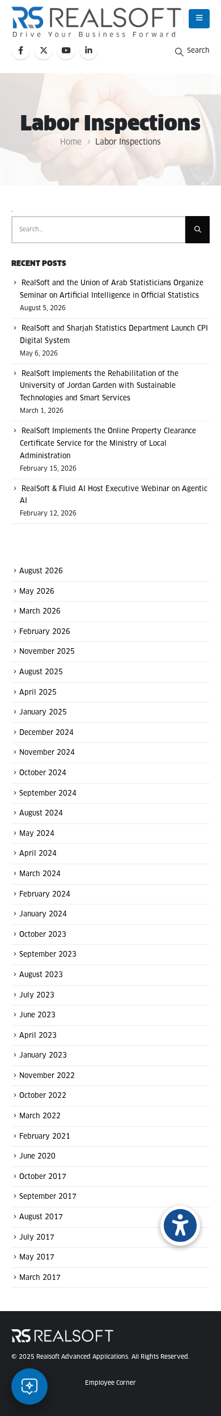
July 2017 (36, 1237)
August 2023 (41, 975)
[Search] (197, 229)
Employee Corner (110, 1383)
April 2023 (38, 1035)
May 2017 (36, 1257)
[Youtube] (66, 50)
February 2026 (44, 631)
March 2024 (40, 874)
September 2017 (47, 1197)
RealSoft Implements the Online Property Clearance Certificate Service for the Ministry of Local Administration (108, 444)
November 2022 (47, 1075)
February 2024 (44, 894)
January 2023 (43, 1056)
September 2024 (47, 793)
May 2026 (36, 591)
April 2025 (38, 692)
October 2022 (42, 1096)
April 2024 (38, 854)
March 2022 (40, 1116)
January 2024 (43, 914)
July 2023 (36, 995)
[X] (43, 50)
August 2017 (41, 1217)
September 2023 (47, 955)
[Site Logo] (96, 22)
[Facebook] (20, 50)
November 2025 (47, 652)
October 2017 (42, 1176)
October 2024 (42, 773)
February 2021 (44, 1136)
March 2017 (40, 1277)
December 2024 (46, 732)
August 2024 (41, 813)
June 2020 (37, 1156)
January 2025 (43, 712)
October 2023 (42, 934)
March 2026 (40, 611)
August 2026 (41, 571)
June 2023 (37, 1015)
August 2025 (41, 672)
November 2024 (47, 753)
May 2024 (36, 833)
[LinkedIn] (88, 50)
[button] (199, 18)
